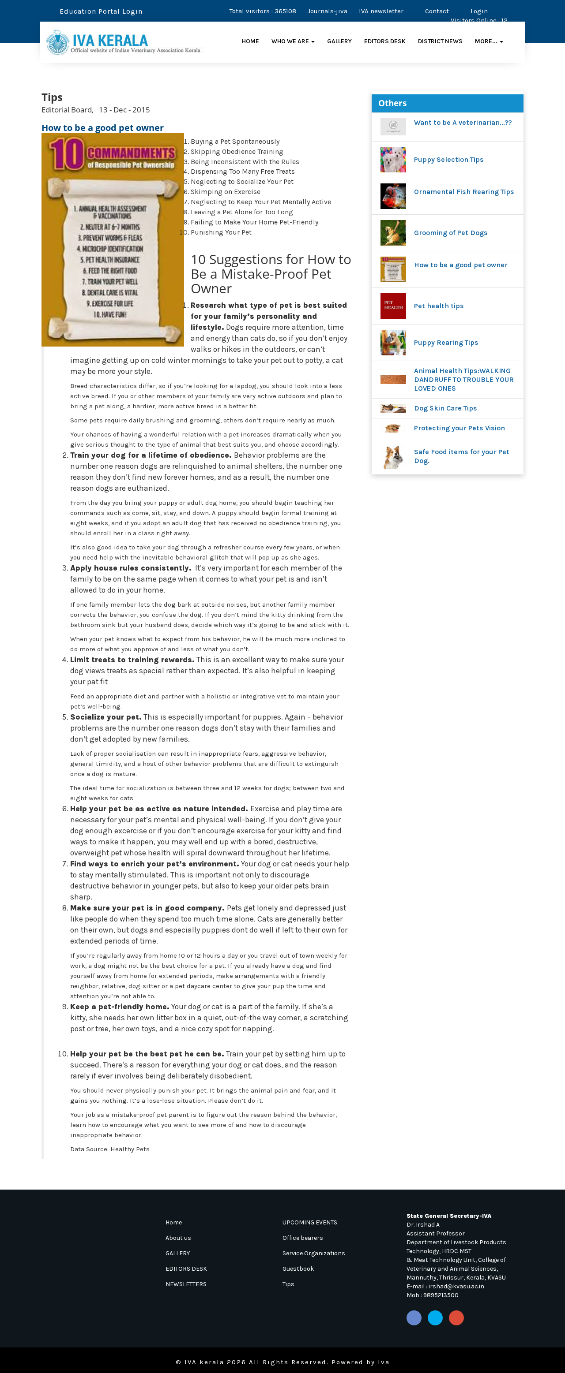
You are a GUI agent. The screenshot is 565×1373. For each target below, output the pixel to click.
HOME (250, 41)
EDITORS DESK (385, 41)
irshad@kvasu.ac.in (456, 1286)
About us (178, 1238)
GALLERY (339, 41)
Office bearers (302, 1238)
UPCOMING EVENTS (309, 1222)
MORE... (487, 41)
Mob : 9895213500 (433, 1295)
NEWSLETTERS (186, 1284)
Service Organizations (313, 1253)
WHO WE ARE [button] (290, 41)
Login (478, 11)
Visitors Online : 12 (479, 20)
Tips (288, 1284)
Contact (436, 11)
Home (174, 1222)
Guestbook (298, 1268)
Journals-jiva (327, 11)
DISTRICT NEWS (440, 41)
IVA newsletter (381, 11)
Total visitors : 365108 (263, 11)
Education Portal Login (100, 11)
